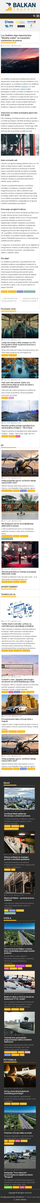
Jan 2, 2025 (9, 946)
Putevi (18, 436)
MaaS (21, 826)
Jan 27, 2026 (6, 478)
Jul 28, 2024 (9, 1088)
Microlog (23, 582)
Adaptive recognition (11, 1052)
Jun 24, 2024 (9, 1130)
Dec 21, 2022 (10, 1035)
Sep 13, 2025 (7, 521)
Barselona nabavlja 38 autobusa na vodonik (30, 299)
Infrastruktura (20, 966)
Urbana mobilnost (29, 291)
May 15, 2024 (10, 811)
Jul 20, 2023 (9, 1170)
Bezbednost (8, 1187)
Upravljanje (26, 650)
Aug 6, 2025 (6, 569)
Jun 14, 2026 (6, 621)
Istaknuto (4, 291)
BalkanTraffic (17, 46)
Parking (11, 398)
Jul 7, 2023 (9, 854)
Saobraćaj (20, 291)
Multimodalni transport (11, 829)
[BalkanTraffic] (20, 29)
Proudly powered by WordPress (12, 1197)
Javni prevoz (12, 291)
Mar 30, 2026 (7, 716)
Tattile (11, 650)
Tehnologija (31, 491)
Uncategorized (9, 1143)
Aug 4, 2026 (6, 340)
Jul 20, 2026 (6, 423)
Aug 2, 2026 (6, 380)
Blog (6, 1141)
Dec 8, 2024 (9, 994)
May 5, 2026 (6, 677)
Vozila (20, 968)
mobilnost (24, 86)
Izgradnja (11, 436)
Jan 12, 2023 (9, 895)
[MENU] (37, 15)
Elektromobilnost (7, 491)
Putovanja (23, 1104)
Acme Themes (21, 1199)
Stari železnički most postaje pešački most (10, 299)
